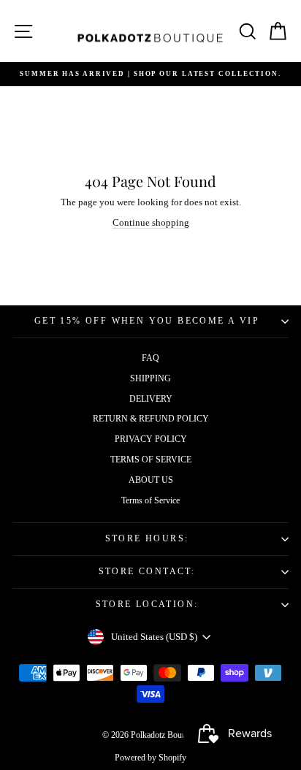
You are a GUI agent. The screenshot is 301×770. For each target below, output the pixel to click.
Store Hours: (147, 538)
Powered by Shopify (150, 757)
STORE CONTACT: (147, 571)
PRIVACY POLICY (151, 439)
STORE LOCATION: (147, 604)
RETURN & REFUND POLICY (151, 418)
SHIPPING (150, 378)
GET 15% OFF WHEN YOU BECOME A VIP (146, 321)
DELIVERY (150, 399)
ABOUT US (151, 480)
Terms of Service (150, 500)
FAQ (150, 358)
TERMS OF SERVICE (150, 459)
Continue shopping (151, 222)
